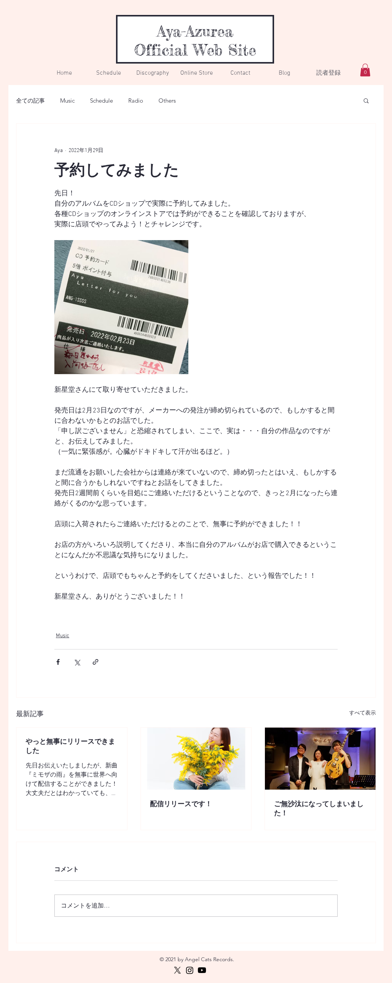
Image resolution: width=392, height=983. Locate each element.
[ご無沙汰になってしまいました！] (320, 759)
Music (67, 100)
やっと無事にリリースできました (70, 746)
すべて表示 (362, 713)
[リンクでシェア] (95, 662)
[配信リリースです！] (196, 759)
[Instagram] (189, 970)
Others (167, 100)
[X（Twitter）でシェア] (76, 662)
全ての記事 (30, 100)
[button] (366, 100)
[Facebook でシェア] (58, 662)
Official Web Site (195, 50)
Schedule (101, 100)
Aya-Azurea (195, 31)
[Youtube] (202, 970)
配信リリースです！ (181, 804)
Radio (135, 100)
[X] (177, 970)
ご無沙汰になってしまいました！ (319, 809)
